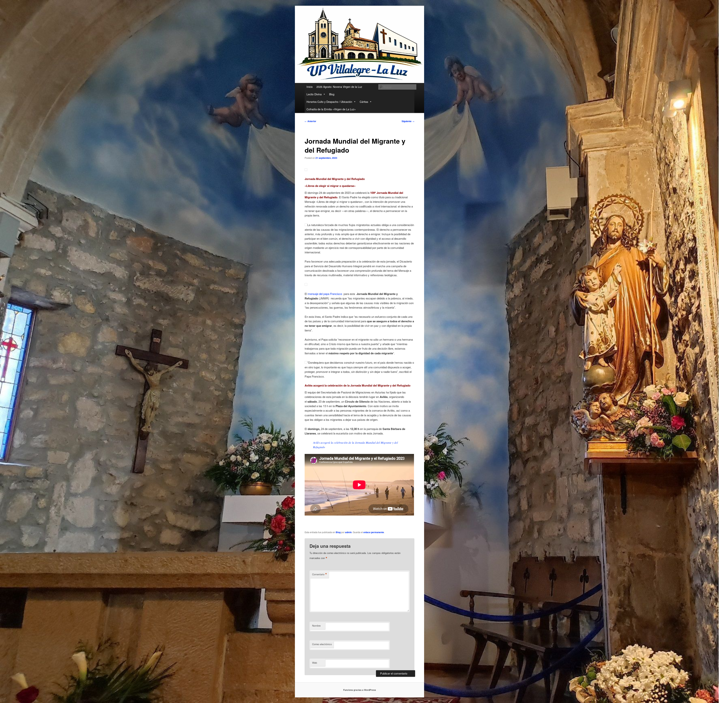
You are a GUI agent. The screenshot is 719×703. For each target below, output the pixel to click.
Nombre (316, 625)
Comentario (319, 574)
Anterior (310, 121)
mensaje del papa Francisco (325, 294)
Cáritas (364, 102)
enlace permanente (373, 532)
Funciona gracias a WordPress (359, 690)
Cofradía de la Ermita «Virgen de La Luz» (331, 109)
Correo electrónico (322, 644)
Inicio (310, 87)
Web (314, 662)
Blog (331, 94)
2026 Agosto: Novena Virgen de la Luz (339, 87)
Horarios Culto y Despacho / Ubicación (329, 102)
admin (348, 532)
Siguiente (408, 121)
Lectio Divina (314, 94)
